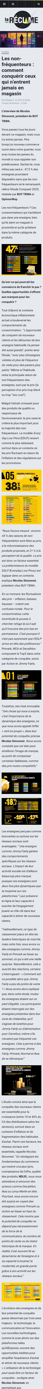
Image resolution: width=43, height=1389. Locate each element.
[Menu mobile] (4, 4)
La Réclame (21, 20)
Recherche (38, 4)
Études (5, 52)
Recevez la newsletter (29, 4)
